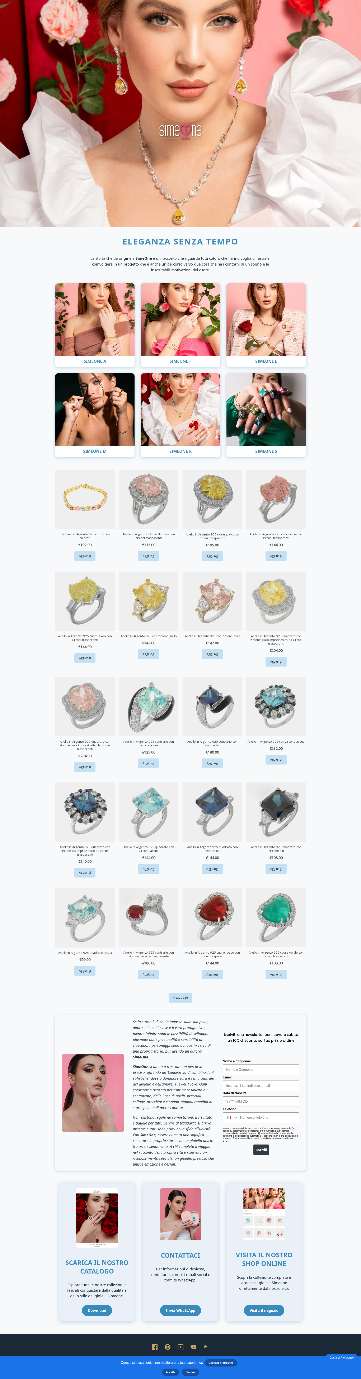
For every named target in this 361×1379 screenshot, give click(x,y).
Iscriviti (261, 1149)
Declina (190, 1372)
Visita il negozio (264, 1310)
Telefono (229, 1109)
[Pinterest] (167, 1347)
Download (97, 1310)
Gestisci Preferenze (342, 1357)
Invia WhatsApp (180, 1310)
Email (227, 1077)
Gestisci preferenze (220, 1362)
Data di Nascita (235, 1093)
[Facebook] (155, 1347)
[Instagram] (180, 1347)
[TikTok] (206, 1347)
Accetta (170, 1372)
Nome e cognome (237, 1061)
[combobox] (230, 1118)
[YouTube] (193, 1347)
